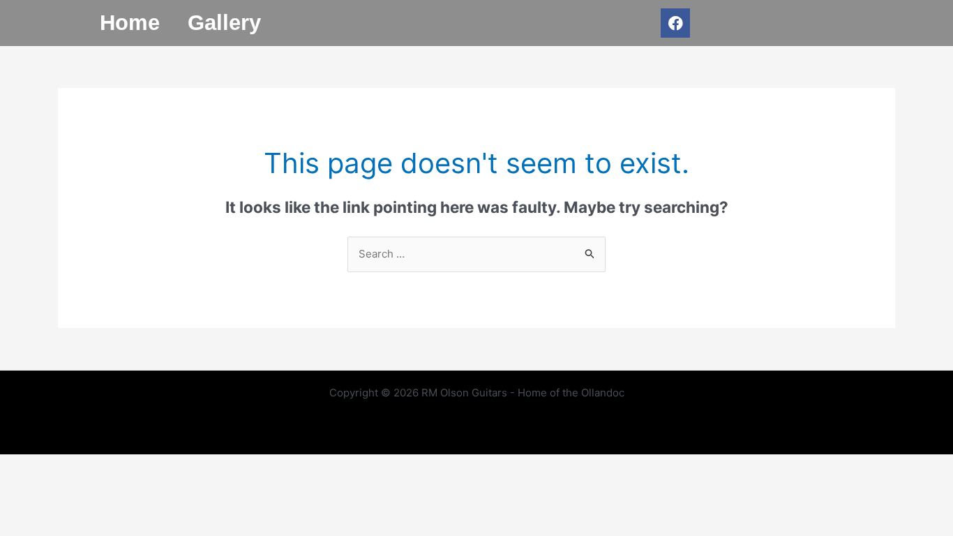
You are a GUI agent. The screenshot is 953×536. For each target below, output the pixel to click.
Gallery (224, 22)
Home (130, 22)
